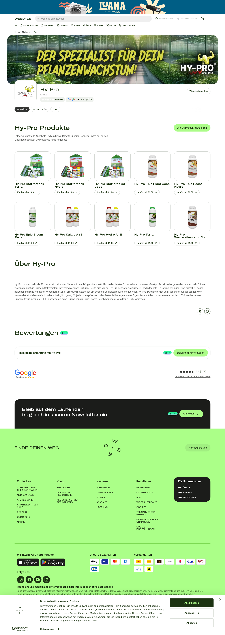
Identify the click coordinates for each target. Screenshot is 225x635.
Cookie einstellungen (145, 528)
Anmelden (189, 413)
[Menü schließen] (15, 25)
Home (17, 32)
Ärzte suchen (25, 500)
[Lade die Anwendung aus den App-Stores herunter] (28, 562)
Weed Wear (103, 487)
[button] (176, 19)
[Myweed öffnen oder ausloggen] (208, 18)
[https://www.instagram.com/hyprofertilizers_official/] (207, 311)
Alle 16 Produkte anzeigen (192, 127)
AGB (138, 497)
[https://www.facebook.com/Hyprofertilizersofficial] (200, 311)
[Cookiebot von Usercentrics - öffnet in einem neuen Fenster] (19, 629)
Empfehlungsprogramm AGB (147, 520)
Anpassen (189, 612)
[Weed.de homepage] (23, 19)
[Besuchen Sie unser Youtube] (37, 579)
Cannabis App (105, 492)
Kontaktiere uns (198, 447)
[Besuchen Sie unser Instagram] (20, 579)
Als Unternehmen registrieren (67, 501)
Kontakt (102, 502)
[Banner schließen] (220, 599)
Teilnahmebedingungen (146, 513)
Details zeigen (47, 629)
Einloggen (63, 487)
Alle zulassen (191, 603)
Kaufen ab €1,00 (25, 192)
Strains (22, 512)
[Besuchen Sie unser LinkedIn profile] (46, 579)
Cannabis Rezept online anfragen (27, 488)
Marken (25, 32)
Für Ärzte (184, 487)
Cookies (141, 507)
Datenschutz (144, 492)
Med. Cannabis (25, 495)
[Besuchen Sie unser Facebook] (29, 579)
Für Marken (185, 492)
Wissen (101, 497)
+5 (65, 333)
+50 (174, 414)
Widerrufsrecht (146, 502)
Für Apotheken (187, 497)
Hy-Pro (34, 32)
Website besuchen (198, 91)
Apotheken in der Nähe (27, 506)
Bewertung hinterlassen (190, 352)
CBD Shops (23, 517)
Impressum (143, 487)
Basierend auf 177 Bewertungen (192, 376)
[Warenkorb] (202, 18)
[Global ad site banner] (112, 7)
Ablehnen (191, 623)
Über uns (102, 507)
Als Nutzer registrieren (65, 493)
